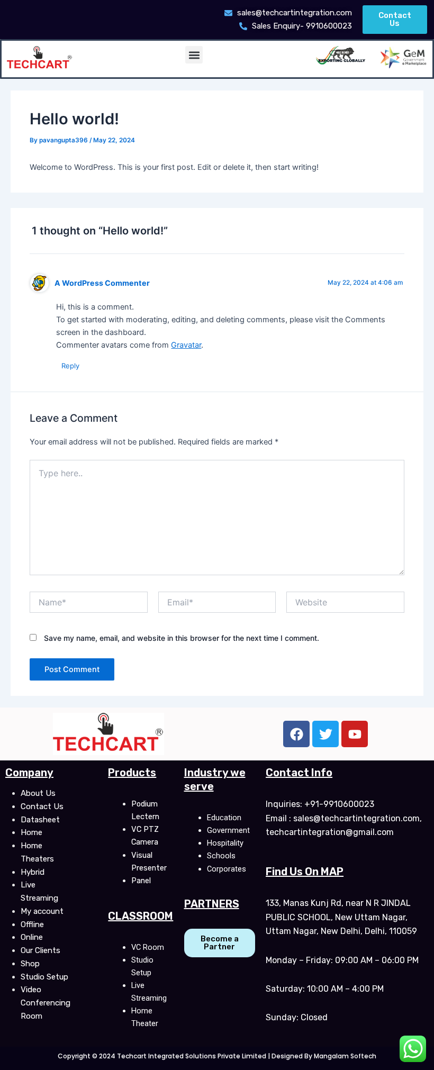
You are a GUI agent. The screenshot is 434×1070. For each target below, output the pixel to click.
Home (31, 832)
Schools (221, 855)
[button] (194, 55)
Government (228, 830)
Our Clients (40, 950)
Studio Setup (44, 977)
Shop (30, 963)
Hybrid (32, 872)
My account (42, 911)
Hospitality (225, 843)
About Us (38, 793)
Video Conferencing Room (45, 1003)
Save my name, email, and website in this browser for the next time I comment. (181, 637)
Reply (70, 365)
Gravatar (186, 345)
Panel (141, 880)
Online (32, 937)
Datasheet (40, 819)
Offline (32, 924)
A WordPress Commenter (102, 282)
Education (224, 817)
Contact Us (42, 806)
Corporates (226, 869)
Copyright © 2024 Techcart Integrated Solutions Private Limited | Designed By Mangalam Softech (217, 1055)
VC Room (147, 947)
